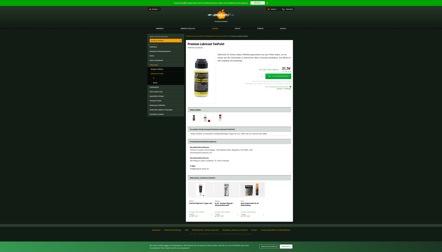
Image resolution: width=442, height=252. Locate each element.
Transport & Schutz (155, 101)
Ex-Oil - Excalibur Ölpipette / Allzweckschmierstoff (224, 204)
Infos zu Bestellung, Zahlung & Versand (276, 87)
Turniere (260, 28)
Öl (153, 78)
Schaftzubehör (154, 87)
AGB (186, 230)
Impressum (156, 230)
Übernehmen (257, 3)
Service (237, 28)
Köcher (152, 56)
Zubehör (215, 28)
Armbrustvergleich (187, 28)
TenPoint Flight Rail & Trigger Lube (200, 203)
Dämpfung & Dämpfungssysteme (160, 51)
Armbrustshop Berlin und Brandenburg (275, 230)
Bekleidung (153, 47)
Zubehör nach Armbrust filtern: (159, 36)
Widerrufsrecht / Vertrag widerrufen (205, 230)
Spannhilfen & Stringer (157, 96)
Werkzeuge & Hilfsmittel (157, 105)
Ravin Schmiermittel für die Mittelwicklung (250, 204)
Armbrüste (160, 28)
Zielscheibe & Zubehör (157, 114)
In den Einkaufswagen (280, 76)
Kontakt (283, 28)
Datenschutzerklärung (172, 230)
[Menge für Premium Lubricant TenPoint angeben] (261, 76)
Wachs (155, 83)
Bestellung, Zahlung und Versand (235, 230)
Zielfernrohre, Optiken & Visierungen (161, 110)
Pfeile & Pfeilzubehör (156, 60)
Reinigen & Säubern (157, 69)
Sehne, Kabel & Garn (156, 92)
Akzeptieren (286, 246)
